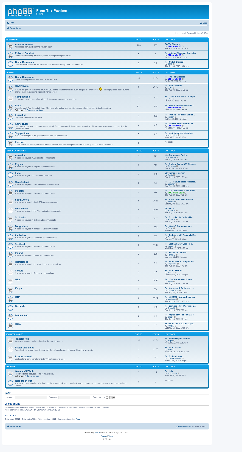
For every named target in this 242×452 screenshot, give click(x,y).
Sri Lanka (20, 217)
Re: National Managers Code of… (180, 53)
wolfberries (172, 135)
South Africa (22, 199)
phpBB (97, 433)
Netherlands (21, 261)
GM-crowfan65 (174, 46)
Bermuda (20, 306)
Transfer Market (14, 334)
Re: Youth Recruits (173, 270)
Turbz (170, 228)
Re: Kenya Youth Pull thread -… (179, 288)
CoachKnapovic (174, 358)
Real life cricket (23, 380)
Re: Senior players (173, 356)
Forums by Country (16, 151)
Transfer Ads (22, 338)
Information (12, 40)
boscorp (171, 202)
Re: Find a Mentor (173, 86)
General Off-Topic (24, 371)
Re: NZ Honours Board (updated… (181, 182)
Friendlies (20, 115)
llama (170, 99)
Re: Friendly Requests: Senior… (180, 115)
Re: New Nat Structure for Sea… (180, 124)
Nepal (18, 324)
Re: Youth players (173, 347)
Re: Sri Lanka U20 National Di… (179, 217)
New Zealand (22, 182)
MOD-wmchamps (176, 193)
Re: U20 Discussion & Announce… (181, 191)
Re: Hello (169, 371)
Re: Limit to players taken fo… (179, 133)
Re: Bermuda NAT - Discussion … (180, 306)
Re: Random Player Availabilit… (180, 105)
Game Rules (21, 124)
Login (8, 393)
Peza (78, 419)
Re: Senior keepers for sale (177, 338)
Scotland (20, 244)
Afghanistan (21, 315)
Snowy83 (172, 166)
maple (170, 341)
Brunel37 (171, 308)
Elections (20, 142)
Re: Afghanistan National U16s (179, 315)
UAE (17, 297)
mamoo (171, 349)
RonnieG (171, 255)
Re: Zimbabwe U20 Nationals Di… (180, 235)
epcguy (171, 326)
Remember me (99, 397)
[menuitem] (10, 23)
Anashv (171, 272)
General (10, 72)
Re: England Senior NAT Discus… (180, 164)
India (18, 173)
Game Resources (24, 62)
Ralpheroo (172, 264)
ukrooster (172, 157)
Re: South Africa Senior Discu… (180, 199)
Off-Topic (10, 367)
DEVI (170, 88)
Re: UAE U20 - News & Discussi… (180, 297)
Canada (19, 270)
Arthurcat (172, 210)
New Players (22, 86)
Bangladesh (21, 226)
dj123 (170, 64)
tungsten (171, 184)
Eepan (170, 237)
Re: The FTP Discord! (175, 77)
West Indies (21, 208)
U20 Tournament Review (176, 155)
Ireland (19, 253)
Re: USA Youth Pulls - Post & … (179, 279)
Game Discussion (24, 77)
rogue (170, 281)
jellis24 (170, 317)
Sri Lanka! (169, 208)
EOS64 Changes (172, 44)
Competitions (22, 96)
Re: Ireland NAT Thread (176, 253)
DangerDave (173, 290)
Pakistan (19, 191)
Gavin (170, 175)
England (19, 164)
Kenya (18, 288)
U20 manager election (175, 173)
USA (17, 279)
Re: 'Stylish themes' (174, 62)
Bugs (18, 105)
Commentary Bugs (35, 110)
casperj (171, 117)
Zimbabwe (20, 235)
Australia (20, 155)
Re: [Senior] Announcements (178, 226)
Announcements (24, 44)
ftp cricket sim (33, 376)
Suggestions (22, 133)
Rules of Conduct (24, 53)
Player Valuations (24, 347)
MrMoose (172, 299)
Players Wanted (23, 356)
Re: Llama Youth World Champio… (181, 96)
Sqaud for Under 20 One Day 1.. (179, 324)
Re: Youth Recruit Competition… (180, 261)
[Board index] (21, 11)
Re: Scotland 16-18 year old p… (179, 244)
